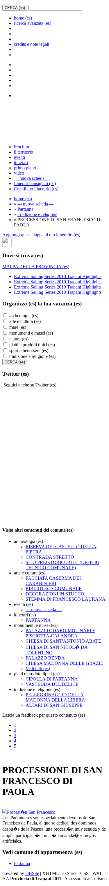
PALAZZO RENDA (45, 657)
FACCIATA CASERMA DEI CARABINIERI (53, 581)
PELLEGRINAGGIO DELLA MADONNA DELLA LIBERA (55, 697)
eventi (19, 157)
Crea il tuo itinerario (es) (36, 188)
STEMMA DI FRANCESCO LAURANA (66, 599)
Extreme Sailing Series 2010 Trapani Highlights (57, 276)
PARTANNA (38, 620)
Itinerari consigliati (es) (35, 183)
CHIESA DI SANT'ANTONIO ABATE (63, 641)
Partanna (25, 209)
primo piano (25, 167)
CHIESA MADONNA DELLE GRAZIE (64, 663)
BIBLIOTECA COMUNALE (54, 588)
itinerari (21, 162)
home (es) (23, 17)
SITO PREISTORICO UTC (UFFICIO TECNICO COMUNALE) (62, 565)
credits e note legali (31, 44)
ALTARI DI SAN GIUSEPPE (54, 705)
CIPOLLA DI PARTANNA (52, 678)
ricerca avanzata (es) (32, 23)
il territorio (23, 152)
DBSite (32, 873)
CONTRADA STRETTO (50, 557)
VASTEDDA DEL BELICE (52, 684)
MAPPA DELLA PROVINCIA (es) (35, 266)
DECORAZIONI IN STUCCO (55, 593)
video (19, 172)
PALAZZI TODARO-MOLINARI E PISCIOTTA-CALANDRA (60, 633)
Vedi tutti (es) (38, 668)
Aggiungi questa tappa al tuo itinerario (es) (41, 234)
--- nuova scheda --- (32, 178)
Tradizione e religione (37, 214)
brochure (22, 146)
